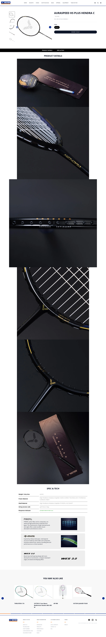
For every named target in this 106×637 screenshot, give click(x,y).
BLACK (56, 27)
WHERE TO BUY (75, 32)
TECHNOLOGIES (26, 626)
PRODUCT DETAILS (47, 50)
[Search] (97, 2)
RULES (38, 632)
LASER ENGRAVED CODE (28, 630)
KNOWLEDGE (39, 624)
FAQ (51, 628)
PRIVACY (66, 624)
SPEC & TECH (60, 50)
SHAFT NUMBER (26, 628)
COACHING (39, 630)
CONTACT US (53, 626)
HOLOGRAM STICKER (27, 632)
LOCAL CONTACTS (54, 624)
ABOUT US (25, 624)
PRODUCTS (39, 626)
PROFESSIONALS (40, 628)
